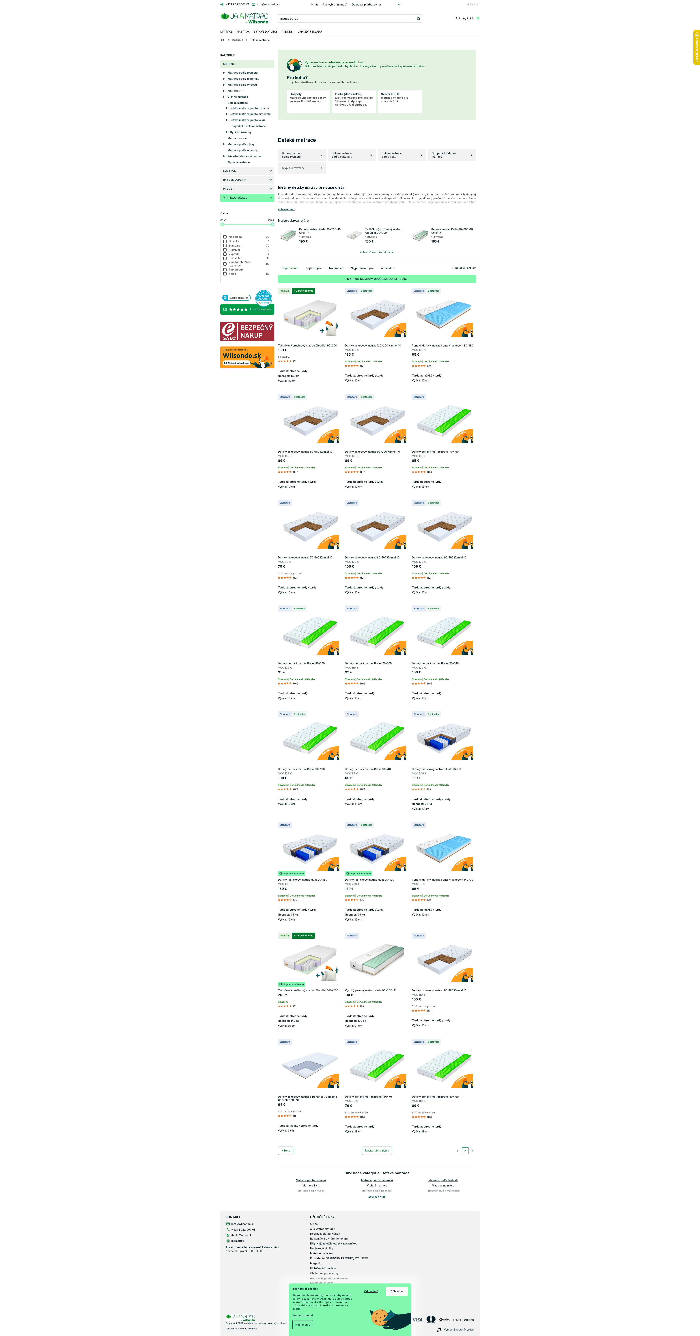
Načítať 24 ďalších (377, 1150)
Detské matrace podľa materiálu (250, 113)
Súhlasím (397, 1291)
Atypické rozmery (240, 132)
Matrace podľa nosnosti (243, 150)
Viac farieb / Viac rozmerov (249, 263)
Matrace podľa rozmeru (243, 72)
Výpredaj (249, 254)
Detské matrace (238, 102)
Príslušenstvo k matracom (244, 156)
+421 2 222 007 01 (243, 1229)
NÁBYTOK (229, 170)
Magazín (315, 1263)
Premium (249, 249)
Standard (249, 245)
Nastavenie (302, 1324)
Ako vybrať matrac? (335, 4)
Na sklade (249, 236)
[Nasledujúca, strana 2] (465, 1150)
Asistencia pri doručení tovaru (329, 1278)
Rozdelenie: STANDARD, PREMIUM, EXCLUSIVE (339, 1258)
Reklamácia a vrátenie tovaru (329, 1238)
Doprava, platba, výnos (367, 4)
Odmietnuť (371, 1291)
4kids (249, 273)
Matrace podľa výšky (241, 144)
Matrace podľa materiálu (243, 78)
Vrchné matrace (238, 96)
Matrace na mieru (239, 138)
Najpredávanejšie (362, 268)
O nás (314, 4)
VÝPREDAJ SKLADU (235, 197)
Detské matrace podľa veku (247, 120)
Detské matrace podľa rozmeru (249, 108)
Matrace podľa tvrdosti (242, 84)
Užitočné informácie (323, 1268)
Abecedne (387, 268)
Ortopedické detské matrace (247, 126)
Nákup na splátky (321, 1282)
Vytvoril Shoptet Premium (459, 1329)
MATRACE (229, 64)
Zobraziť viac (377, 1196)
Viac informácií (302, 1315)
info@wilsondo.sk (242, 1223)
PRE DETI (229, 188)
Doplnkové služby (321, 1248)
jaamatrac (237, 1240)
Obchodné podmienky (324, 1273)
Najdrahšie (336, 268)
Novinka (249, 241)
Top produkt (249, 269)
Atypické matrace (239, 162)
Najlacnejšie (314, 268)
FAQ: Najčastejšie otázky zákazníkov (333, 1243)
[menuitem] (226, 31)
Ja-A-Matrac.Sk (241, 1235)
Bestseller (249, 258)
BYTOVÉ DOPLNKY (235, 179)
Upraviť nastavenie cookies (241, 1328)
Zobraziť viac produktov (375, 252)
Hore (287, 1150)
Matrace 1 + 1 (236, 90)
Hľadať (419, 18)
